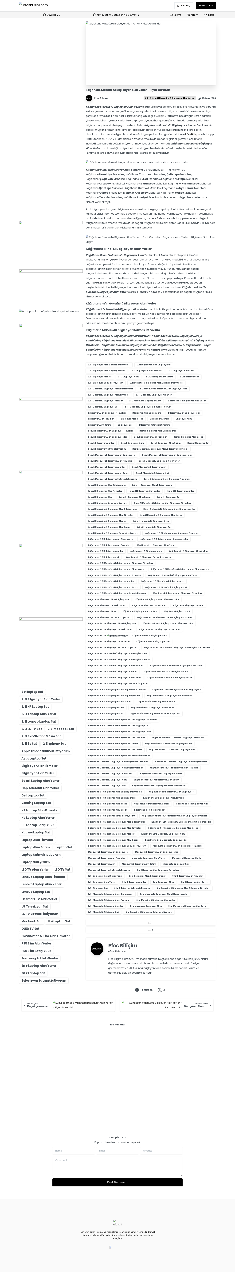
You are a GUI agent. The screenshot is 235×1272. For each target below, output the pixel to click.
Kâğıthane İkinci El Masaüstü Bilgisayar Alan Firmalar (116, 737)
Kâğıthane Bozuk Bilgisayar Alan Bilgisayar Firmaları (165, 617)
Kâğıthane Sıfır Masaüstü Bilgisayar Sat (166, 840)
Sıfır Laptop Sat (33, 973)
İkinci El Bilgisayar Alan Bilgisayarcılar (152, 485)
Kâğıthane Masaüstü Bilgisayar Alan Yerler (110, 773)
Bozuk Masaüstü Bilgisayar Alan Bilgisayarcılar (167, 455)
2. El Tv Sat (29, 743)
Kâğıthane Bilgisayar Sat (177, 611)
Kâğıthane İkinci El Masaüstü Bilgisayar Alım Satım (115, 749)
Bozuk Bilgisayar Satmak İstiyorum (107, 449)
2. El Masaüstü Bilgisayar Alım (145, 400)
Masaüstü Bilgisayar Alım (101, 864)
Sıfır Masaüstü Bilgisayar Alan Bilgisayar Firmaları (183, 888)
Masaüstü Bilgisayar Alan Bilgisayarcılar (156, 852)
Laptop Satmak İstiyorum (41, 854)
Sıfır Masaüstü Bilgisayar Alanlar (105, 906)
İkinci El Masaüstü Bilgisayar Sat (154, 527)
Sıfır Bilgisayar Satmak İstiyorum (132, 888)
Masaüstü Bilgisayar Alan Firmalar (106, 858)
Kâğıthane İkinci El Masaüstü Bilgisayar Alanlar (113, 743)
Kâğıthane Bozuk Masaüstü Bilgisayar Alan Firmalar (116, 665)
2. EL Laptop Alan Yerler (38, 714)
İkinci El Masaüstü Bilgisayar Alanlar (107, 521)
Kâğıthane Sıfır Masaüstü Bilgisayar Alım (163, 833)
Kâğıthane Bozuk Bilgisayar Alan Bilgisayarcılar (167, 623)
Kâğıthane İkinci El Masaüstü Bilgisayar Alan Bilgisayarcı (118, 725)
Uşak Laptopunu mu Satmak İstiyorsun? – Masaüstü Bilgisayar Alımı (180, 1063)
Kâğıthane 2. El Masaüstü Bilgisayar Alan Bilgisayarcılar (180, 569)
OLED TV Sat (30, 929)
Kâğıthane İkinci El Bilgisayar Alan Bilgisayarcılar (114, 695)
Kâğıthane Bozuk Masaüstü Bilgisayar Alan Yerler (176, 665)
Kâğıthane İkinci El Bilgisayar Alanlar (156, 701)
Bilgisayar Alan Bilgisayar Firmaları (107, 413)
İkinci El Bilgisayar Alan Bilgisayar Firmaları (167, 479)
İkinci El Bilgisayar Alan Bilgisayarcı (107, 485)
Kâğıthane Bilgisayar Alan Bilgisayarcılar (157, 599)
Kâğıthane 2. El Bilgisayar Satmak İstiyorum (149, 557)
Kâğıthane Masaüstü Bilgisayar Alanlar (161, 773)
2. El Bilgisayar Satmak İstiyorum (105, 382)
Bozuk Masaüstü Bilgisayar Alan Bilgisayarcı (111, 455)
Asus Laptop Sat (34, 758)
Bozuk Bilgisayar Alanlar (101, 443)
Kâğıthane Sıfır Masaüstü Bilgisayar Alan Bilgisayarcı (116, 821)
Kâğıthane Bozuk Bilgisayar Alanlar (107, 635)
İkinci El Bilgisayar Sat (168, 497)
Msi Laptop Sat (59, 921)
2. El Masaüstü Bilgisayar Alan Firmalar (108, 394)
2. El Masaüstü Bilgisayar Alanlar (105, 400)
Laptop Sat (64, 847)
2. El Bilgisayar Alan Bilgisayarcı (154, 364)
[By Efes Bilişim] (25, 1045)
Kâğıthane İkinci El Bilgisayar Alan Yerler (109, 701)
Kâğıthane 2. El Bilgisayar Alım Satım (188, 551)
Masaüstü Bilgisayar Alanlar (187, 858)
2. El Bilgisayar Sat (189, 376)
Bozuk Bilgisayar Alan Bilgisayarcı (157, 430)
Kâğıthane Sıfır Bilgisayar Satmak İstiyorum (111, 815)
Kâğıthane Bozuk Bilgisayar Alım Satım (109, 641)
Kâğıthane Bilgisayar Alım (102, 611)
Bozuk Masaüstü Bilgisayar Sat (152, 473)
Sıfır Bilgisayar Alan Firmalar (187, 876)
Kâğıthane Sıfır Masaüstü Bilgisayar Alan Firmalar (114, 828)
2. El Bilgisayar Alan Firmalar (146, 370)
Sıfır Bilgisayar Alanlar (134, 882)
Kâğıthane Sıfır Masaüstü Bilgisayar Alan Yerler (173, 828)
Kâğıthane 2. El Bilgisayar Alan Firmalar (109, 545)
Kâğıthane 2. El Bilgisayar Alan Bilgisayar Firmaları (172, 533)
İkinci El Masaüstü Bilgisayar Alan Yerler (161, 515)
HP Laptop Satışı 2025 (37, 825)
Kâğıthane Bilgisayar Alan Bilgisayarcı (108, 599)
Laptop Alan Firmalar (37, 840)
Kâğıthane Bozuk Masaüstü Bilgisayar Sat (169, 677)
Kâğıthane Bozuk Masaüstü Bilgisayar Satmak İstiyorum (118, 683)
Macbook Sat (31, 921)
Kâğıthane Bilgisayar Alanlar (188, 605)
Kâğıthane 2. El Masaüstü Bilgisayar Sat (166, 587)
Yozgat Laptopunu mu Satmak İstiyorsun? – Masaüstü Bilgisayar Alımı (48, 1063)
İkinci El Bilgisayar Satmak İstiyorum (107, 503)
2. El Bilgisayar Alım (128, 376)
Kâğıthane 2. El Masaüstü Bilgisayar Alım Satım (113, 587)
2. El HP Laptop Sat (35, 706)
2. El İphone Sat (54, 743)
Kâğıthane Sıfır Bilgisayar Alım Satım (107, 809)
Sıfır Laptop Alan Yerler (38, 966)
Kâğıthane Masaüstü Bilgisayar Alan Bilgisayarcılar (115, 767)
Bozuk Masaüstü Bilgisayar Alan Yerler (159, 461)
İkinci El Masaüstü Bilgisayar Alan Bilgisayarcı (112, 509)
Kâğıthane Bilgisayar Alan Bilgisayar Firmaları (177, 593)
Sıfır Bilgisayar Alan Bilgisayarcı (105, 876)
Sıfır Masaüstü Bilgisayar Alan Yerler (155, 900)
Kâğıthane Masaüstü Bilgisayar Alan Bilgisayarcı (181, 761)
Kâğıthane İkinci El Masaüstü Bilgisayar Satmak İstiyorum (119, 755)
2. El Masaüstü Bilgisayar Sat (103, 406)
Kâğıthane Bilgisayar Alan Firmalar (106, 605)
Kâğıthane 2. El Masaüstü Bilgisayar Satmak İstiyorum (117, 593)
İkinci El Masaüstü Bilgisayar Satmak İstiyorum (113, 533)
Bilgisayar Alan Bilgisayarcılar (184, 413)
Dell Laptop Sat (33, 795)
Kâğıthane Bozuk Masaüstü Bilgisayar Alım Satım (114, 677)
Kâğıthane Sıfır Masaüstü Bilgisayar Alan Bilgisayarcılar (181, 821)
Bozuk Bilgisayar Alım (132, 443)
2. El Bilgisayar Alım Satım (159, 376)
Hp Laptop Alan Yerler (38, 818)
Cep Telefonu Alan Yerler (40, 788)
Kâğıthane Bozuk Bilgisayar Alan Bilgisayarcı (112, 623)
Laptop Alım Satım (35, 847)
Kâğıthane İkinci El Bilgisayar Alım (106, 707)
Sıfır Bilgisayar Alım (163, 882)
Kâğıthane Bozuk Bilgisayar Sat (153, 641)
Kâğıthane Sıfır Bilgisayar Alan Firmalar (164, 797)
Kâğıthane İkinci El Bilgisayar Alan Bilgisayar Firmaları (117, 689)
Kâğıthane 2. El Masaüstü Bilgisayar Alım (162, 581)
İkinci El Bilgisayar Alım (100, 497)
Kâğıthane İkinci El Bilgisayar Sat (105, 713)
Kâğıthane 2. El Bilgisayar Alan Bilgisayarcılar (164, 539)
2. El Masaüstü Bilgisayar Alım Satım (187, 400)
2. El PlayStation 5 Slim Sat (41, 736)
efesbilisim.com (117, 951)
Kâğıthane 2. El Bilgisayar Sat (103, 557)
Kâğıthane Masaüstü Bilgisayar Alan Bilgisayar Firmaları (118, 761)
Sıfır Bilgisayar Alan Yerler (102, 882)
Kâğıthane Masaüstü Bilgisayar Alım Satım (156, 779)
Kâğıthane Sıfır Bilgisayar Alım (192, 803)
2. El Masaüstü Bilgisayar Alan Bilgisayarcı (110, 388)
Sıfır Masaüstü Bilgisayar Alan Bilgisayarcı (110, 894)
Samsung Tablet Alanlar (39, 958)
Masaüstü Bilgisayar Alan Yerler (148, 858)
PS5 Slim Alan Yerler (36, 943)
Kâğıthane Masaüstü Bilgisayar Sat (107, 785)
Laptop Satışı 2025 (35, 862)
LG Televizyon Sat (34, 906)
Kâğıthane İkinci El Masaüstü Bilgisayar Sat (172, 749)
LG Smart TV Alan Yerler (39, 899)
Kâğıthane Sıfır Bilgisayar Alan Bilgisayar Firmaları (115, 791)
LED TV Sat (62, 869)
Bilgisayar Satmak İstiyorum (154, 425)
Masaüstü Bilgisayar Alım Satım (139, 864)
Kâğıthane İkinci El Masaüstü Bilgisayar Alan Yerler (178, 737)
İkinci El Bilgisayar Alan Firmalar (105, 491)
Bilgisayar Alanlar (159, 418)
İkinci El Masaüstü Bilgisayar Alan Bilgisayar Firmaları (162, 503)
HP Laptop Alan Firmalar (39, 810)
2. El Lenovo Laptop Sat (38, 721)
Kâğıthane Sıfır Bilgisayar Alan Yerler (107, 803)
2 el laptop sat (32, 692)
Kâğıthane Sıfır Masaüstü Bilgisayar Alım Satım (113, 840)
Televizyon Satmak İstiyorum (43, 980)
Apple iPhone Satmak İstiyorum (45, 751)
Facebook (147, 989)
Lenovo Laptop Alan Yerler (41, 884)
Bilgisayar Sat (125, 425)
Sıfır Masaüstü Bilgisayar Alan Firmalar (109, 900)
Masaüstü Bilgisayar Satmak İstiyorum (109, 870)
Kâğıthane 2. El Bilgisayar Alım (146, 551)
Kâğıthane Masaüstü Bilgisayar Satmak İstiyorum (159, 785)
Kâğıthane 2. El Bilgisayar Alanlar (105, 551)
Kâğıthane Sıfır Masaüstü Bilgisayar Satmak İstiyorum (117, 845)
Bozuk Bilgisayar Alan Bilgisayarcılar (107, 437)
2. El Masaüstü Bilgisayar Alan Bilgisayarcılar (163, 388)
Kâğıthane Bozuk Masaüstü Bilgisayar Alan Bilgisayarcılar (119, 659)
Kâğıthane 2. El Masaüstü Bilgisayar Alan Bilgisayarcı (116, 569)
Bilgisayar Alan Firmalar (39, 766)
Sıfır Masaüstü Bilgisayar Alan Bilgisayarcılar (164, 894)
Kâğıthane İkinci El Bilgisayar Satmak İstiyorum (154, 713)
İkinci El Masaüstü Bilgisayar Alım (151, 521)
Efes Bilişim (192, 134)
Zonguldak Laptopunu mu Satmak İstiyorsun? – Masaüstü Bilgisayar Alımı (116, 1063)
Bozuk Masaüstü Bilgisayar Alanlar (106, 467)
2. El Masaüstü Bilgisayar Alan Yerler (155, 394)
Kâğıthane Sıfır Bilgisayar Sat (149, 809)
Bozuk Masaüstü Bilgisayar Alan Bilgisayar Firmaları (160, 449)
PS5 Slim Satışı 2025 (36, 951)
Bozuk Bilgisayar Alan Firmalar (150, 437)
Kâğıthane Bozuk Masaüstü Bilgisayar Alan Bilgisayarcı (117, 653)
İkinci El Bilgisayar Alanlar (180, 491)
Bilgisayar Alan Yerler (37, 773)
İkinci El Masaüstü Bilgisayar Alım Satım (109, 527)
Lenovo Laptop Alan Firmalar (43, 877)
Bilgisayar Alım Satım (99, 425)
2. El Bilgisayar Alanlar (100, 376)
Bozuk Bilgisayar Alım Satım (166, 443)
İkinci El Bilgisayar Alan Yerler (144, 491)
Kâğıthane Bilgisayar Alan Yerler (149, 605)
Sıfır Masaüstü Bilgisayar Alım (146, 906)
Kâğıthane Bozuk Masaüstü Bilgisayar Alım (166, 671)
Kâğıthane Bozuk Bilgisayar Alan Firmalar (110, 629)
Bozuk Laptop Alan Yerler (40, 781)
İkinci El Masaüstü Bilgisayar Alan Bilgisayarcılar (169, 509)
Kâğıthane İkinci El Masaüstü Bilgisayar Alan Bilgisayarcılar (119, 731)
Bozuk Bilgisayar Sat (198, 443)
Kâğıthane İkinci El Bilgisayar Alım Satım (152, 707)
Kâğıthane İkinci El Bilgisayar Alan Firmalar (169, 695)
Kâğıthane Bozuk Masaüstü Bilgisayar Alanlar (112, 671)
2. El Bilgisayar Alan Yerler (40, 699)
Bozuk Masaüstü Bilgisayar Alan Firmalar (110, 461)
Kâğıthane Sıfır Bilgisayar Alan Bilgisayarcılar (112, 797)
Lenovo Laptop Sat (35, 892)
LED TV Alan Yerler (35, 869)
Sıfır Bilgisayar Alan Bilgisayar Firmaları (158, 870)
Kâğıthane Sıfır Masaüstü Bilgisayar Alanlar (111, 833)
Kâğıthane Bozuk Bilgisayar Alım (149, 635)
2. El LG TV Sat (31, 729)
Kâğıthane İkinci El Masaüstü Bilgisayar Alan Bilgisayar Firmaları (122, 719)
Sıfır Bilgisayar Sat (98, 888)
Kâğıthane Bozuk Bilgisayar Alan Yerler (159, 629)
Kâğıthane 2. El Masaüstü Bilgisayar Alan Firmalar (114, 575)
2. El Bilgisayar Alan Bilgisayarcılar (106, 370)
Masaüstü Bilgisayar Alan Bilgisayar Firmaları (177, 845)
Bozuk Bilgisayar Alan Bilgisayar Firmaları (110, 430)
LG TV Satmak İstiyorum (39, 914)
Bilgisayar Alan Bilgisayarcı (147, 413)
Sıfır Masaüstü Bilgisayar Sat (103, 912)
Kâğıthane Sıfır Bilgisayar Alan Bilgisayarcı (171, 791)
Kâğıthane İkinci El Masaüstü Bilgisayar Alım (168, 743)
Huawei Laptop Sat (35, 832)
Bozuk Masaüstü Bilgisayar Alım (149, 467)
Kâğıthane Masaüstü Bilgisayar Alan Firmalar (174, 767)
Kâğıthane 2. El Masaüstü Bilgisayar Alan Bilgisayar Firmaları (120, 563)
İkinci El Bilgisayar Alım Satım (135, 497)
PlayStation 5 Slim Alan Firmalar (45, 936)
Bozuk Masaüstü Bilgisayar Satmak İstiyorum (112, 479)
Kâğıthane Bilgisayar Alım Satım (139, 611)
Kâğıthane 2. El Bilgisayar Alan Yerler (156, 545)
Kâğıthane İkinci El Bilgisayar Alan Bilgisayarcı (176, 689)
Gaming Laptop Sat (36, 803)
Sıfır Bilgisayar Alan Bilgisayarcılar (147, 876)
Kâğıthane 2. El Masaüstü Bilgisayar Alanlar (111, 581)
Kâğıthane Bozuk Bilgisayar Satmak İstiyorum (112, 647)
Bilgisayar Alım (184, 418)
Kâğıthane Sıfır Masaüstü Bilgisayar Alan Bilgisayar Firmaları (174, 815)
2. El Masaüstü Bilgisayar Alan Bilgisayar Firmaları (156, 382)
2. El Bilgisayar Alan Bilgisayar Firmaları (109, 364)
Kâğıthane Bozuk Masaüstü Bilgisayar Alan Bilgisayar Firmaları (177, 647)
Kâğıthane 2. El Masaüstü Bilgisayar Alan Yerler (173, 575)
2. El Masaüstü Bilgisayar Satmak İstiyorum (148, 406)
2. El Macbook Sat (61, 729)
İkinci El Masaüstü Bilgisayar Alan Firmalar (110, 515)
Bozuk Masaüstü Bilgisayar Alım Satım (108, 473)
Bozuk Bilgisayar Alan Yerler (188, 437)
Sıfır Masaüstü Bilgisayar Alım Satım (187, 906)
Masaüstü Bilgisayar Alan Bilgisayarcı (108, 852)
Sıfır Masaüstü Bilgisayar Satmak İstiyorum (148, 912)
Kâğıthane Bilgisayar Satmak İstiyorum (109, 617)
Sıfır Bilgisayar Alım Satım (194, 882)
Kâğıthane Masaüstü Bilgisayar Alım (107, 779)
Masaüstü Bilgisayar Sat (176, 864)
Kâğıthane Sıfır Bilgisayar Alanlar (151, 803)
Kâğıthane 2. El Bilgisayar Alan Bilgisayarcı (110, 539)
